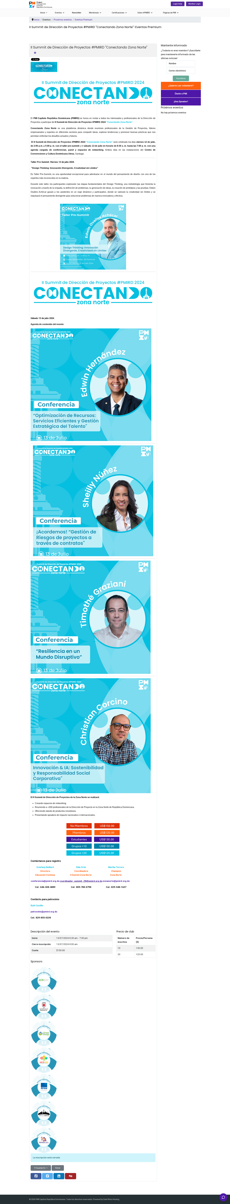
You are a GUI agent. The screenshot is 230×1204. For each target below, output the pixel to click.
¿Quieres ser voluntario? (181, 85)
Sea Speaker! (181, 101)
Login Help (177, 4)
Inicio (42, 13)
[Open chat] (223, 1197)
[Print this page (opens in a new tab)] (35, 52)
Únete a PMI (181, 93)
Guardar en (41, 1168)
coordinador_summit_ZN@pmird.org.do (81, 881)
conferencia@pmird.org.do (45, 881)
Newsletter (76, 13)
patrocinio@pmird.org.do (44, 911)
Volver (57, 1168)
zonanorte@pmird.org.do (116, 881)
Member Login (194, 4)
